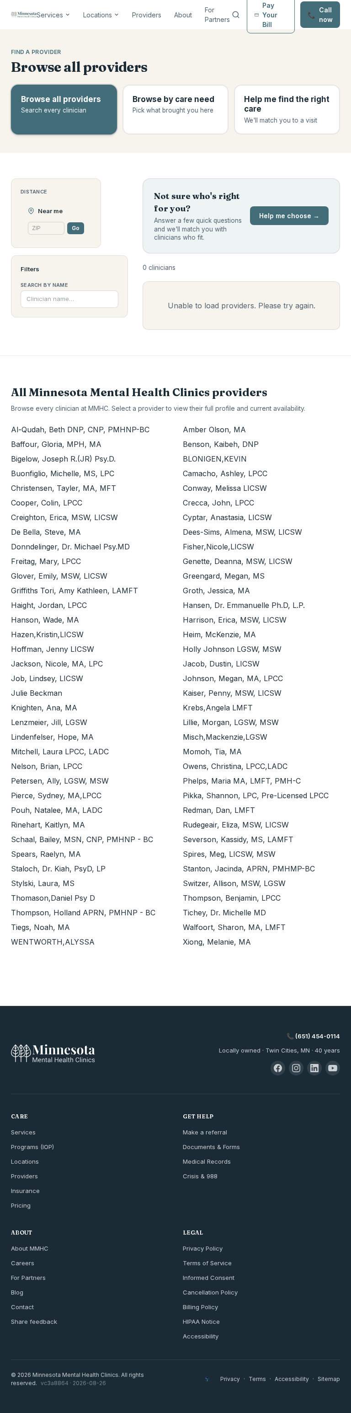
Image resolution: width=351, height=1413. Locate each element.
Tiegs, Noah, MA (40, 927)
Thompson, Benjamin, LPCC (232, 898)
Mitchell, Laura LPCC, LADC (60, 751)
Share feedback (34, 1321)
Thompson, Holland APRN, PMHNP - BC (83, 912)
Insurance (25, 1190)
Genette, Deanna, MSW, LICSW (237, 561)
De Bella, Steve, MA (46, 532)
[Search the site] (235, 14)
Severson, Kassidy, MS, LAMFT (238, 839)
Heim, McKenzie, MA (219, 634)
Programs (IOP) (32, 1146)
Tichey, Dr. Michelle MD (224, 912)
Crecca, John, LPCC (218, 502)
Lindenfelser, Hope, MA (52, 736)
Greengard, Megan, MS (224, 575)
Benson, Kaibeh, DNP (221, 444)
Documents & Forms (211, 1146)
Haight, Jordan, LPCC (49, 605)
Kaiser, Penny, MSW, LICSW (232, 693)
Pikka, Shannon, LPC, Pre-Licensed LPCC (256, 795)
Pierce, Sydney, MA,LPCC (56, 795)
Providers (146, 15)
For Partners (217, 14)
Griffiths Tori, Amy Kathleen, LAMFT (74, 590)
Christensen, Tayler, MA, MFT (63, 488)
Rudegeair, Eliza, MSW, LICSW (236, 824)
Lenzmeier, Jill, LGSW (49, 722)
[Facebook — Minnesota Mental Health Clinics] (278, 1068)
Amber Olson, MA (214, 429)
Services (50, 15)
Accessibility (200, 1336)
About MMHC (29, 1248)
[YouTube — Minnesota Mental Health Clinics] (332, 1068)
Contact (22, 1307)
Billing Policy (200, 1307)
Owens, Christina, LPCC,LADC (235, 766)
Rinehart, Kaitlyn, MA (48, 824)
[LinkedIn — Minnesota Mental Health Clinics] (314, 1068)
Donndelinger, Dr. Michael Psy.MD (70, 546)
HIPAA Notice (201, 1321)
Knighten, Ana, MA (44, 707)
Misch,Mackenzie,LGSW (225, 736)
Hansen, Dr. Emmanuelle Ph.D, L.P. (244, 605)
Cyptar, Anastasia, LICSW (227, 517)
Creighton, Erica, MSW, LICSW (64, 517)
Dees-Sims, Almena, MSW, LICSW (242, 532)
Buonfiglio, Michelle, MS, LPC (62, 473)
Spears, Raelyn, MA (46, 854)
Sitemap (329, 1378)
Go (76, 228)
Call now (320, 14)
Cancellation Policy (210, 1292)
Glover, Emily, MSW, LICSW (59, 575)
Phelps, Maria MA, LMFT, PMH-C (242, 780)
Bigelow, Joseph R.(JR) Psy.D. (63, 458)
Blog (17, 1292)
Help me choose (289, 216)
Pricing (21, 1205)
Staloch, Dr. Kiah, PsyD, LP (58, 868)
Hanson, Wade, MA (45, 619)
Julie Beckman (36, 693)
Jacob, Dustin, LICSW (221, 663)
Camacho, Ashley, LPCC (225, 473)
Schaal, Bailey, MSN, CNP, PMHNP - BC (82, 839)
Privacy (230, 1378)
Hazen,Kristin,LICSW (47, 634)
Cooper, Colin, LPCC (46, 502)
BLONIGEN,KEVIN (215, 458)
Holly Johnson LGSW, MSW (232, 649)
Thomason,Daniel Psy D (53, 898)
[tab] (64, 109)
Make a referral (205, 1132)
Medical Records (207, 1161)
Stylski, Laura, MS (42, 883)
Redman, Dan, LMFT (219, 810)
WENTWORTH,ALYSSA (53, 941)
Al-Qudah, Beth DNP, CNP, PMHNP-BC (80, 429)
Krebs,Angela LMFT (218, 707)
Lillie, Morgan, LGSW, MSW (231, 722)
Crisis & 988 (200, 1176)
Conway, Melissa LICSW (225, 488)
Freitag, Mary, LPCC (46, 561)
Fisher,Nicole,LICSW (218, 546)
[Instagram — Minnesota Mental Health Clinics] (296, 1068)
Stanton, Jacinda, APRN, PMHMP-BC (249, 868)
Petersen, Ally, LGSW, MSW (60, 780)
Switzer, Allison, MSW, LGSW (234, 883)
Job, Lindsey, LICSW (47, 678)
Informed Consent (208, 1277)
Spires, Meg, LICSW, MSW (229, 854)
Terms (257, 1378)
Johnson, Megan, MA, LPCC (233, 678)
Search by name (44, 285)
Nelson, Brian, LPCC (46, 766)
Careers (22, 1263)
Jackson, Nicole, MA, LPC (57, 663)
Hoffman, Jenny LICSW (52, 649)
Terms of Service (207, 1263)
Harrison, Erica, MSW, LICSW (235, 619)
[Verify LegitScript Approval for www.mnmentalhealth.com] (207, 1379)
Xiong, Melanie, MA (217, 941)
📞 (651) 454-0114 (313, 1036)
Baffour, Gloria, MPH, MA (56, 444)
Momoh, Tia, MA (212, 751)
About (183, 15)
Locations (97, 15)
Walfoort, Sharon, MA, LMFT (234, 927)
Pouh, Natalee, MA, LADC (56, 810)
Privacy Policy (203, 1248)
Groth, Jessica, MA (216, 590)
